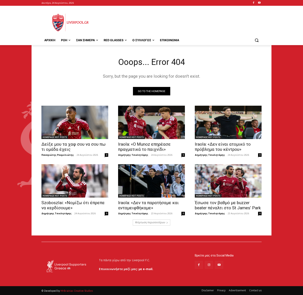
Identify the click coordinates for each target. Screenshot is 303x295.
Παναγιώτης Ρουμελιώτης (57, 154)
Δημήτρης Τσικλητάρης (133, 154)
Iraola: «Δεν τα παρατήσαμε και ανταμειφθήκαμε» (148, 205)
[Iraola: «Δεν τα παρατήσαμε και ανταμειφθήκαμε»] (151, 181)
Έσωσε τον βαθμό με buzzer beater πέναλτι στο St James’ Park (228, 205)
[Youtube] (259, 3)
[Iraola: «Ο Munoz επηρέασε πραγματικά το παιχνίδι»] (151, 122)
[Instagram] (209, 265)
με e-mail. (146, 269)
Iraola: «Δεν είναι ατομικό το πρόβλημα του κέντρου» (223, 147)
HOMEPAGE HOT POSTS (55, 137)
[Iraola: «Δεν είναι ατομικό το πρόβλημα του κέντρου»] (228, 122)
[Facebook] (253, 3)
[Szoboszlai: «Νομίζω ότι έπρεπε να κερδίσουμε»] (74, 181)
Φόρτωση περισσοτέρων (150, 222)
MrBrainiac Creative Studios (77, 290)
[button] (257, 40)
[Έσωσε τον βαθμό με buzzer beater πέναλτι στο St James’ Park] (228, 181)
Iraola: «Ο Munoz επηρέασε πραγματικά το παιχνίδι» (144, 147)
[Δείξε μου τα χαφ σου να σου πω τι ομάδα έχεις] (74, 122)
